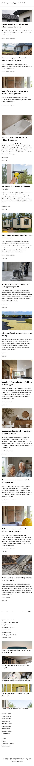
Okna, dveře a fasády (6, 206)
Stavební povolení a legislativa (8, 38)
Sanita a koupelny (5, 157)
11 (23, 611)
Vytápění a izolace (5, 353)
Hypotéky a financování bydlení (8, 499)
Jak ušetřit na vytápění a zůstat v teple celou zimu (16, 680)
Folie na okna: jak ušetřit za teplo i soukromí (15, 708)
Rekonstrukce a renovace (7, 401)
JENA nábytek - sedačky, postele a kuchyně (13, 3)
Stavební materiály (6, 304)
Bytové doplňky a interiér (7, 450)
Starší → (30, 611)
